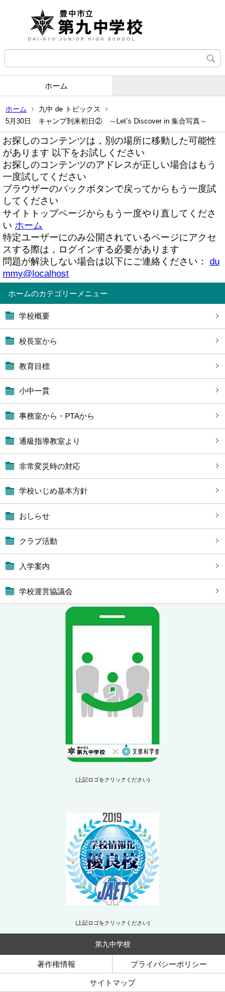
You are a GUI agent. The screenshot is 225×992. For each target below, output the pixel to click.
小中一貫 (34, 390)
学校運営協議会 (46, 591)
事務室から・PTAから (56, 416)
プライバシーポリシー (169, 964)
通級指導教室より (49, 441)
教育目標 (34, 366)
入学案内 (34, 566)
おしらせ (34, 516)
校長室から (38, 341)
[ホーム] (112, 24)
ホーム (56, 85)
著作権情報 (56, 964)
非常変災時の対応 (49, 466)
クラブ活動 (38, 541)
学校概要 (34, 316)
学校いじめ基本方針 (53, 490)
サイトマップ (112, 982)
